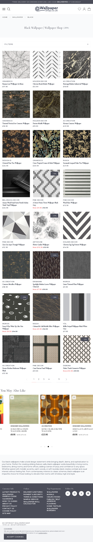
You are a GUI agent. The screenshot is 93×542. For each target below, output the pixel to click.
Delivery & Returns (33, 492)
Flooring (51, 504)
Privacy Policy (9, 506)
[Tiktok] (81, 493)
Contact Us (8, 508)
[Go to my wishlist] (79, 9)
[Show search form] (8, 9)
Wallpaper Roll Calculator (31, 503)
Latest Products (11, 492)
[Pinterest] (88, 493)
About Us (7, 504)
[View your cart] (89, 9)
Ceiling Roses (53, 497)
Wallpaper (52, 492)
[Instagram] (75, 493)
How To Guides (9, 501)
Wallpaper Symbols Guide (9, 495)
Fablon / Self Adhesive (53, 500)
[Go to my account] (84, 9)
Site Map (6, 513)
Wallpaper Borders (52, 509)
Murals (50, 494)
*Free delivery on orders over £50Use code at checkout (46, 2)
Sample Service (31, 499)
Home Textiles (54, 506)
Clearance (7, 499)
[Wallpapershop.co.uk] (46, 9)
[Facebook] (68, 493)
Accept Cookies (15, 537)
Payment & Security (33, 494)
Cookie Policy (9, 511)
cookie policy (42, 533)
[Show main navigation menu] (3, 9)
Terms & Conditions (33, 497)
